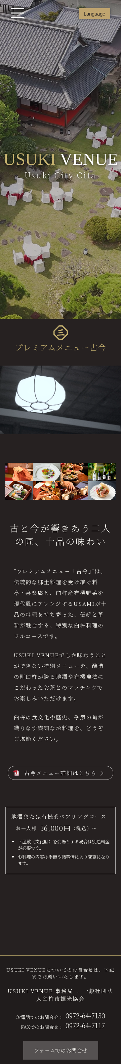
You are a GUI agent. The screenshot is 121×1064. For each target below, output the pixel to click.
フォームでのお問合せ (60, 1050)
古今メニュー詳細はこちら (60, 773)
